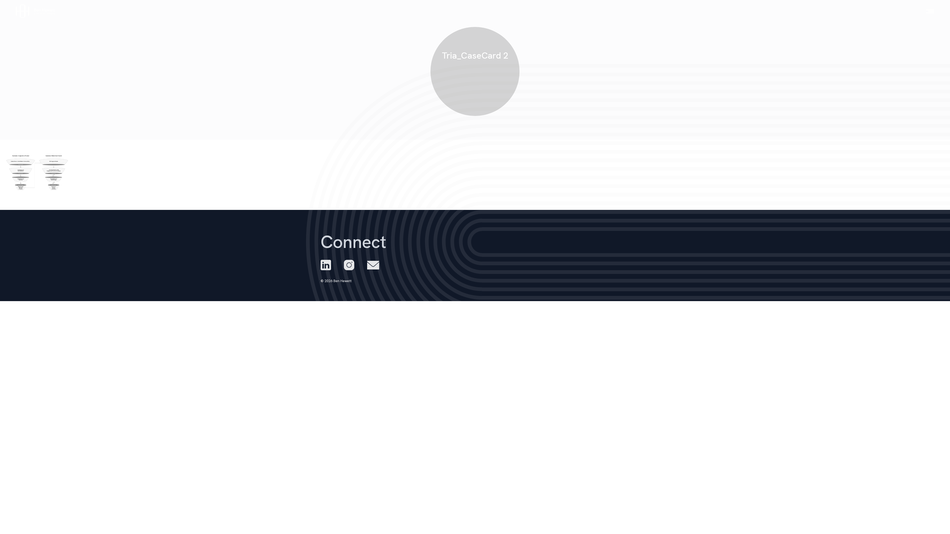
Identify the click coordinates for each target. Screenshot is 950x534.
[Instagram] (349, 265)
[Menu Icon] (930, 11)
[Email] (373, 265)
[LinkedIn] (326, 265)
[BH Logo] (35, 11)
